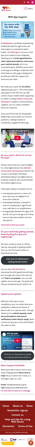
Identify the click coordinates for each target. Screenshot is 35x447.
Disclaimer (8, 426)
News (29, 405)
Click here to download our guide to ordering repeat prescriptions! (17, 355)
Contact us (17, 414)
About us (18, 405)
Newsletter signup (17, 410)
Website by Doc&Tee (22, 432)
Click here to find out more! (12, 225)
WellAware (8, 43)
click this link (17, 269)
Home (6, 405)
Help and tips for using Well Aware (17, 420)
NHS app (14, 52)
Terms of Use (25, 426)
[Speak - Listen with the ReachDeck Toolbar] (30, 442)
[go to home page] (6, 8)
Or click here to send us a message (15, 390)
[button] (24, 2)
